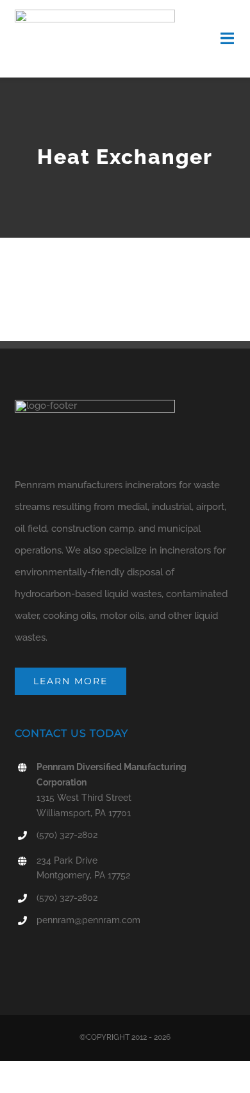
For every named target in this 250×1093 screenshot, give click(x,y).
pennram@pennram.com (88, 920)
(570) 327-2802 (67, 835)
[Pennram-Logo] (95, 14)
